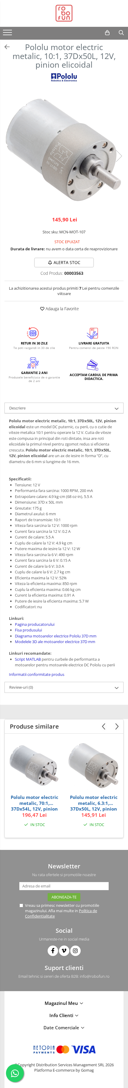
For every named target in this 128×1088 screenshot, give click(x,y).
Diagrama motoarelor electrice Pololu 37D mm (55, 636)
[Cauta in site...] (121, 33)
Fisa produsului (28, 630)
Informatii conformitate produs (36, 674)
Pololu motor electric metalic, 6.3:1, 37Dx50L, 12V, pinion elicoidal (94, 802)
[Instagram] (75, 951)
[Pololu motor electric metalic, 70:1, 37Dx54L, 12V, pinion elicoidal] (34, 766)
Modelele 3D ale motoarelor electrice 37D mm (55, 641)
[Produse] (8, 34)
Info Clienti (61, 1015)
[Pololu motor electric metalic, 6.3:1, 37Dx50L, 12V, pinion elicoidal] (93, 765)
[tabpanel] (64, 150)
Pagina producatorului (34, 624)
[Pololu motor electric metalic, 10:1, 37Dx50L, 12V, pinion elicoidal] (64, 150)
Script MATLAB (28, 659)
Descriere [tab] (17, 408)
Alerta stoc (67, 262)
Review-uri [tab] (21, 687)
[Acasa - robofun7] (64, 13)
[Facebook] (53, 951)
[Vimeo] (64, 951)
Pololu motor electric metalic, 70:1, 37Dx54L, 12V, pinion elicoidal (34, 802)
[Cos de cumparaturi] (107, 33)
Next (119, 156)
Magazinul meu (62, 1003)
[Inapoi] (4, 47)
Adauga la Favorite (61, 308)
